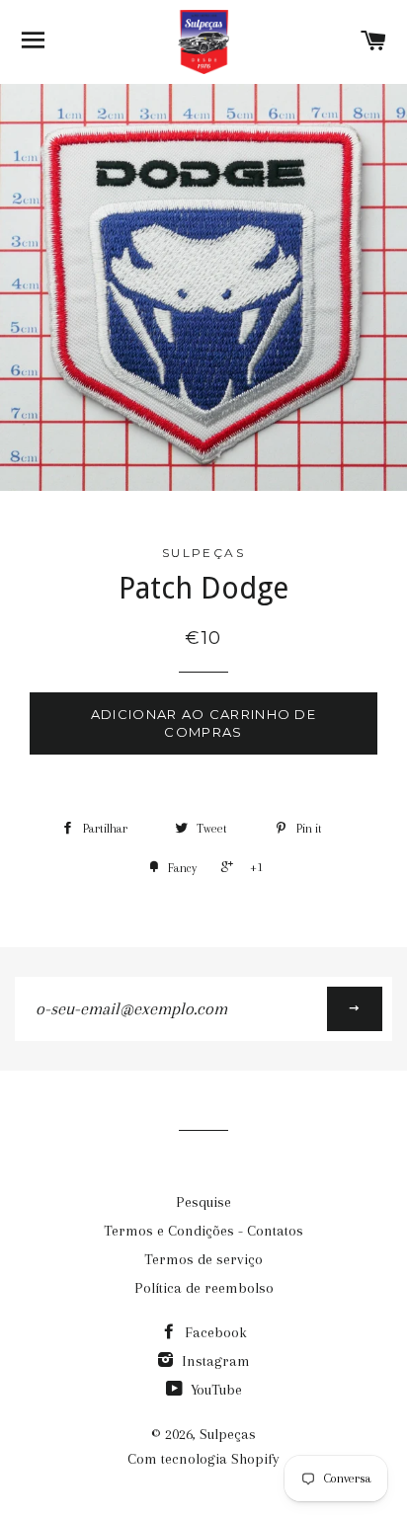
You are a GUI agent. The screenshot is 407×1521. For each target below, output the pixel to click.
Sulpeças (228, 1434)
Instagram (214, 1361)
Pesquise (203, 1202)
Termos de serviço (203, 1259)
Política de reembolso (204, 1288)
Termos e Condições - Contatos (203, 1231)
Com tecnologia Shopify (203, 1459)
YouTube (214, 1390)
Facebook (214, 1332)
